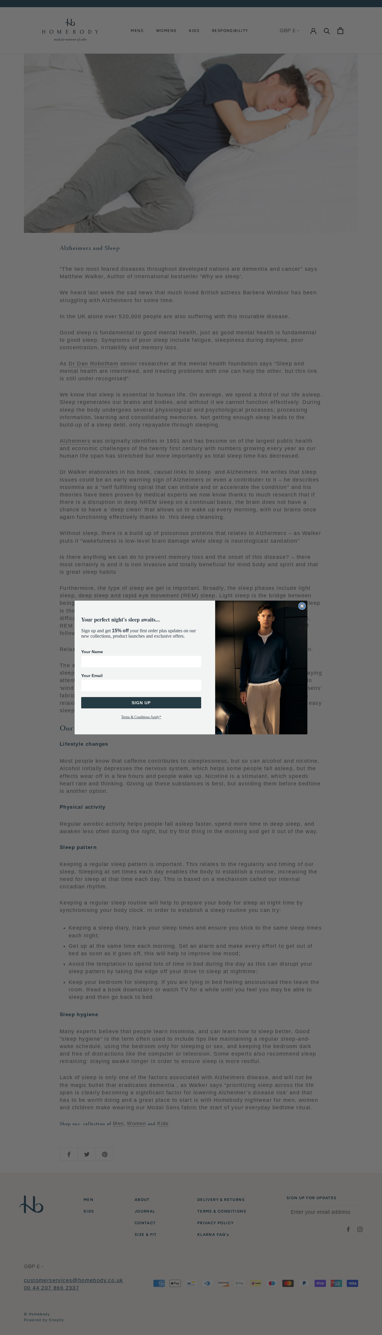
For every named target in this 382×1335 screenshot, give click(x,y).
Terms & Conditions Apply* (141, 717)
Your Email (92, 675)
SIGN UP (141, 702)
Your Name (92, 651)
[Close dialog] (302, 606)
